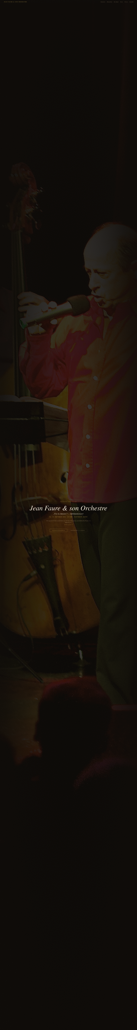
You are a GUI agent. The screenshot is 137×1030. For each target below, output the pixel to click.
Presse (126, 1)
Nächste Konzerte (58, 530)
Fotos (121, 1)
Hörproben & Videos (78, 530)
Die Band (116, 1)
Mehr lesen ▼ (68, 524)
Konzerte (103, 1)
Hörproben (109, 1)
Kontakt (132, 1)
